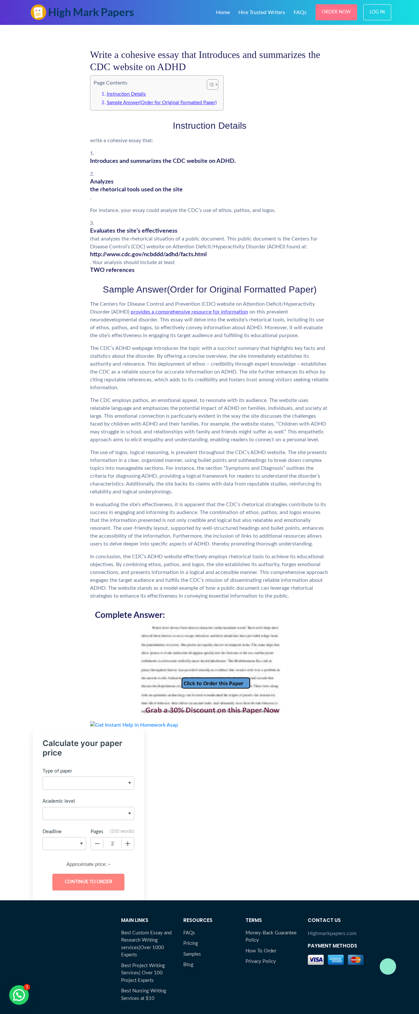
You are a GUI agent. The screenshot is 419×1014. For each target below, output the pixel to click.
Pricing (190, 943)
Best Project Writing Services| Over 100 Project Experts (143, 973)
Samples (192, 954)
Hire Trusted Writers (261, 12)
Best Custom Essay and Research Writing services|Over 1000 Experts (146, 944)
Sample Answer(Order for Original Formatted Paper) (162, 102)
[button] (19, 995)
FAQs (300, 12)
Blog (188, 964)
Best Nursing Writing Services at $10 (143, 994)
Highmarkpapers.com (332, 933)
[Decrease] (97, 843)
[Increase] (127, 843)
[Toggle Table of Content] (209, 84)
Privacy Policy (261, 961)
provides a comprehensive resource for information (189, 312)
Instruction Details (126, 94)
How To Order (261, 950)
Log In (377, 12)
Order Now (336, 12)
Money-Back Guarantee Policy (271, 936)
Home (223, 12)
